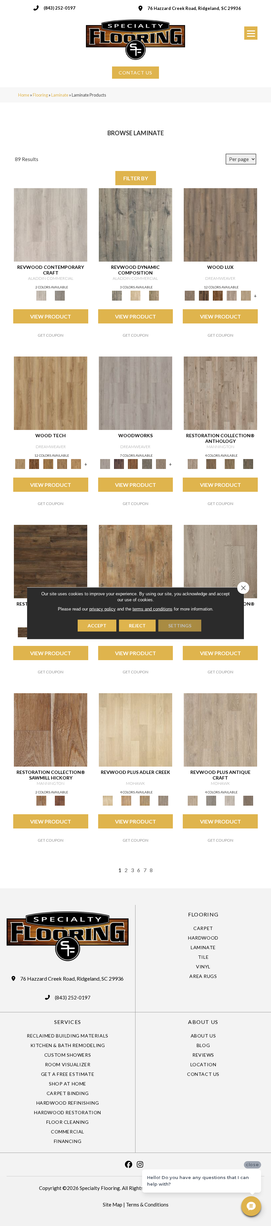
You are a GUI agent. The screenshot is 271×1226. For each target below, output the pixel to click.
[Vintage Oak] (60, 295)
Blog (203, 1045)
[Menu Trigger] (250, 33)
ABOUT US (203, 1022)
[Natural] (50, 729)
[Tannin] (211, 463)
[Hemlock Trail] (48, 463)
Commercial (67, 1131)
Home (23, 95)
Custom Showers (67, 1055)
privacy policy (102, 608)
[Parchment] (220, 392)
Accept (97, 625)
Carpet (203, 928)
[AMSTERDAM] (161, 463)
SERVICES (67, 1022)
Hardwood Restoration (67, 1112)
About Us (203, 1035)
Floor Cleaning (67, 1122)
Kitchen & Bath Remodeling (67, 1045)
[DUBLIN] (135, 392)
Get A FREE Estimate (67, 1074)
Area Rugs (203, 976)
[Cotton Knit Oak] (229, 800)
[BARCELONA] (147, 463)
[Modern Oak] (135, 224)
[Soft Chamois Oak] (220, 729)
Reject (137, 625)
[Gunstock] (60, 800)
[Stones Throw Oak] (163, 800)
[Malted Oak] (144, 800)
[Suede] (229, 463)
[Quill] (248, 463)
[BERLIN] (220, 224)
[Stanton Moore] (76, 463)
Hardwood (203, 938)
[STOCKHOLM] (246, 295)
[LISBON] (204, 295)
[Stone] (220, 561)
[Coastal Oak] (135, 295)
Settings (179, 625)
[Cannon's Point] (62, 463)
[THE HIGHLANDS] (218, 295)
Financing (67, 1141)
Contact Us (203, 1074)
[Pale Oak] (135, 729)
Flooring (40, 95)
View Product (50, 316)
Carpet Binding (68, 1093)
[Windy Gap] (34, 463)
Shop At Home (67, 1083)
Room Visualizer (68, 1064)
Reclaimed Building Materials (67, 1035)
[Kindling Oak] (248, 800)
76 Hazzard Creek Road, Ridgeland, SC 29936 (194, 8)
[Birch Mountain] (50, 392)
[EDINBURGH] (133, 463)
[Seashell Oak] (50, 224)
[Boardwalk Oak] (154, 295)
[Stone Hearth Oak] (211, 800)
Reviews (203, 1055)
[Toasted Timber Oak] (126, 800)
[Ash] (135, 561)
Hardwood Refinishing (67, 1103)
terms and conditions (153, 608)
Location (203, 1064)
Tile (203, 957)
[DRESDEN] (119, 463)
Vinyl (203, 966)
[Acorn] (50, 561)
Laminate (59, 95)
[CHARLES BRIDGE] (232, 295)
